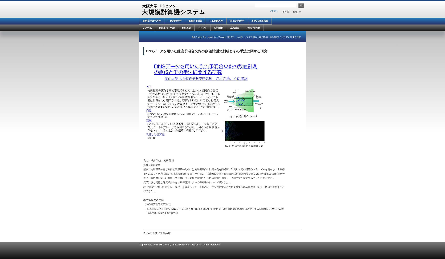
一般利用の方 (174, 21)
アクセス (274, 11)
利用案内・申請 (167, 27)
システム (147, 27)
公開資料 (218, 27)
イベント (202, 27)
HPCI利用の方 (237, 21)
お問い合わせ (253, 27)
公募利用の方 (216, 21)
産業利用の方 (195, 21)
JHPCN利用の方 (260, 21)
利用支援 (186, 27)
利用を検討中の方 (152, 21)
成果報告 (234, 27)
